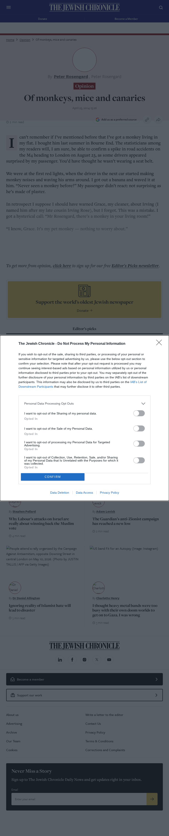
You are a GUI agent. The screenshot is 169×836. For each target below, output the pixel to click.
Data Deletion (59, 492)
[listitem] (84, 403)
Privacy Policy (109, 492)
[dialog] (84, 418)
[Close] (160, 344)
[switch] (139, 413)
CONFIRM (53, 476)
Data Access (84, 492)
